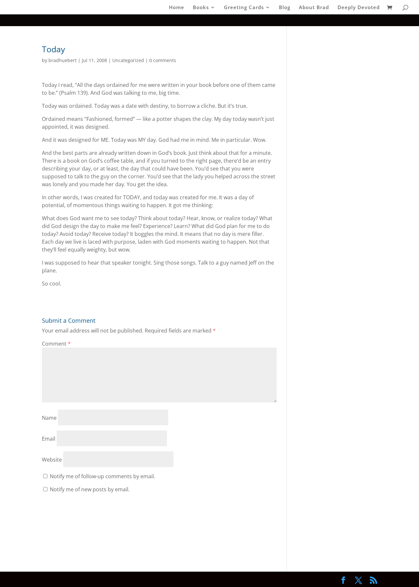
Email (48, 438)
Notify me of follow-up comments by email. (102, 476)
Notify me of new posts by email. (90, 489)
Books (201, 7)
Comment (56, 343)
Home (176, 7)
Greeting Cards (244, 7)
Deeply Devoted (358, 7)
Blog (284, 7)
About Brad (314, 7)
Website (52, 459)
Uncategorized (128, 60)
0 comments (162, 60)
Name (49, 417)
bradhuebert (62, 60)
